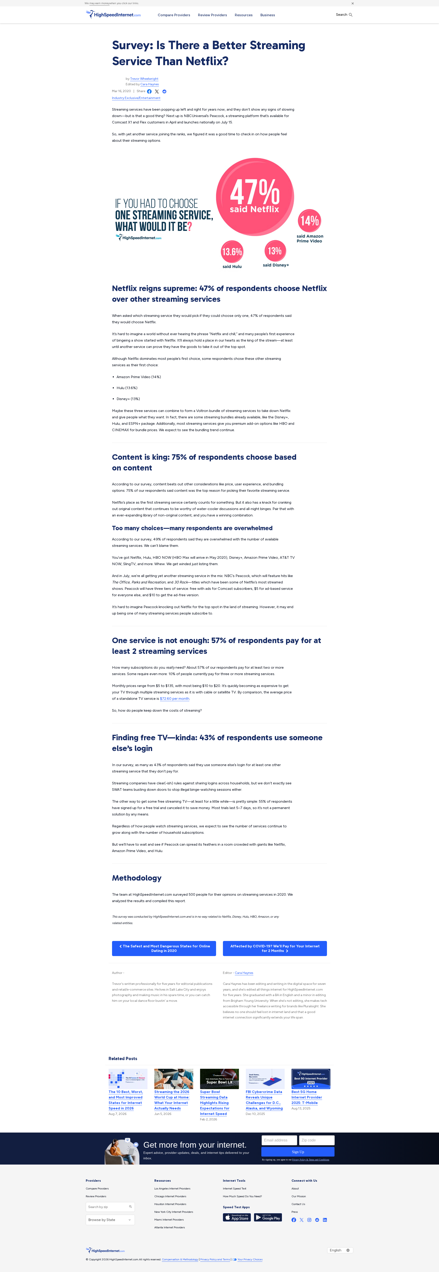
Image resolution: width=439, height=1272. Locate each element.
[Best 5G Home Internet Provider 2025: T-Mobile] (311, 1078)
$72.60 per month (174, 698)
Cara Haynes (149, 84)
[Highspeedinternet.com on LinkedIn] (325, 1221)
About (295, 1188)
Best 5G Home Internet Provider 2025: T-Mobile (307, 1097)
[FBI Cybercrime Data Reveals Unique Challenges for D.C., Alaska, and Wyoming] (265, 1078)
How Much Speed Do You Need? (242, 1196)
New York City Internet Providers (173, 1211)
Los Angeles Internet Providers (172, 1188)
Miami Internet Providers (169, 1219)
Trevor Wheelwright (144, 79)
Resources (244, 15)
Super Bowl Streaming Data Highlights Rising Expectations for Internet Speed (215, 1103)
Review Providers (212, 15)
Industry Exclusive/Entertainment (136, 98)
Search (342, 14)
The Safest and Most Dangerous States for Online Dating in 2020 (166, 948)
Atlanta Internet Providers (169, 1227)
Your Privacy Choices (250, 1259)
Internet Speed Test (234, 1188)
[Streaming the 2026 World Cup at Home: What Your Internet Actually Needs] (173, 1078)
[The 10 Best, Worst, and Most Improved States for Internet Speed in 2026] (128, 1078)
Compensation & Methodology (180, 1259)
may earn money (99, 3)
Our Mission (299, 1196)
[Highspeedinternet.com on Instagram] (309, 1221)
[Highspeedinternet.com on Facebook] (294, 1221)
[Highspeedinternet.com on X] (301, 1221)
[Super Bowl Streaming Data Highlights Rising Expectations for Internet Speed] (219, 1078)
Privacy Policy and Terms (215, 1259)
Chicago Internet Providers (170, 1196)
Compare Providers (174, 15)
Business (267, 15)
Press (295, 1211)
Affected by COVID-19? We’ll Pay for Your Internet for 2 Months (275, 948)
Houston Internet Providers (170, 1204)
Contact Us (298, 1204)
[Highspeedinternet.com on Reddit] (317, 1221)
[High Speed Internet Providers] (113, 14)
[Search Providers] (130, 1207)
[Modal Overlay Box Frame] (219, 1149)
